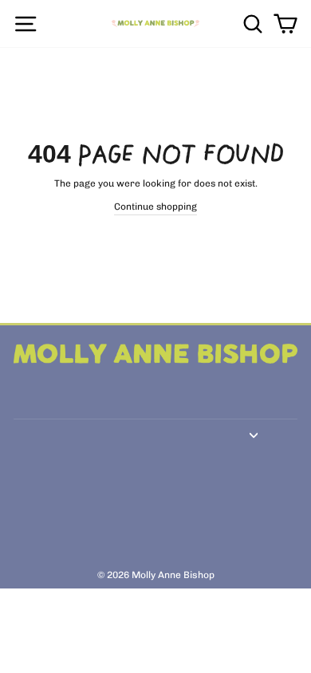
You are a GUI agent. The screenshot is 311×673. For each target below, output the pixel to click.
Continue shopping (155, 206)
